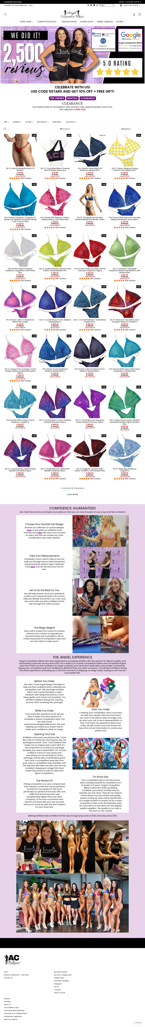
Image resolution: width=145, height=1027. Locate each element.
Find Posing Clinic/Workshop (14, 1010)
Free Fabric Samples (61, 981)
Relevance (125, 129)
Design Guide (59, 978)
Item (5, 122)
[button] (14, 178)
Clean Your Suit (59, 993)
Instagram (58, 984)
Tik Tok (56, 987)
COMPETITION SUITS (47, 21)
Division (16, 122)
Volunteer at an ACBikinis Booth (15, 1013)
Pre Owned (57, 98)
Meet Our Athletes (10, 1019)
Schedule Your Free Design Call (15, 5)
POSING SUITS (86, 21)
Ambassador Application (13, 1016)
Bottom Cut (42, 122)
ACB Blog (7, 1002)
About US (7, 1004)
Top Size (28, 122)
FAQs (31, 5)
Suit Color (70, 122)
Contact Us (8, 978)
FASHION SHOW (69, 21)
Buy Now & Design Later (63, 975)
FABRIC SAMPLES (105, 21)
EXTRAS (120, 21)
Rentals (72, 98)
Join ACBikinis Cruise (11, 1008)
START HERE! (26, 21)
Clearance (88, 98)
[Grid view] (5, 129)
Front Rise (56, 122)
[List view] (9, 129)
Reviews (7, 999)
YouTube (57, 990)
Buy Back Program (60, 972)
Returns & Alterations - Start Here (16, 975)
